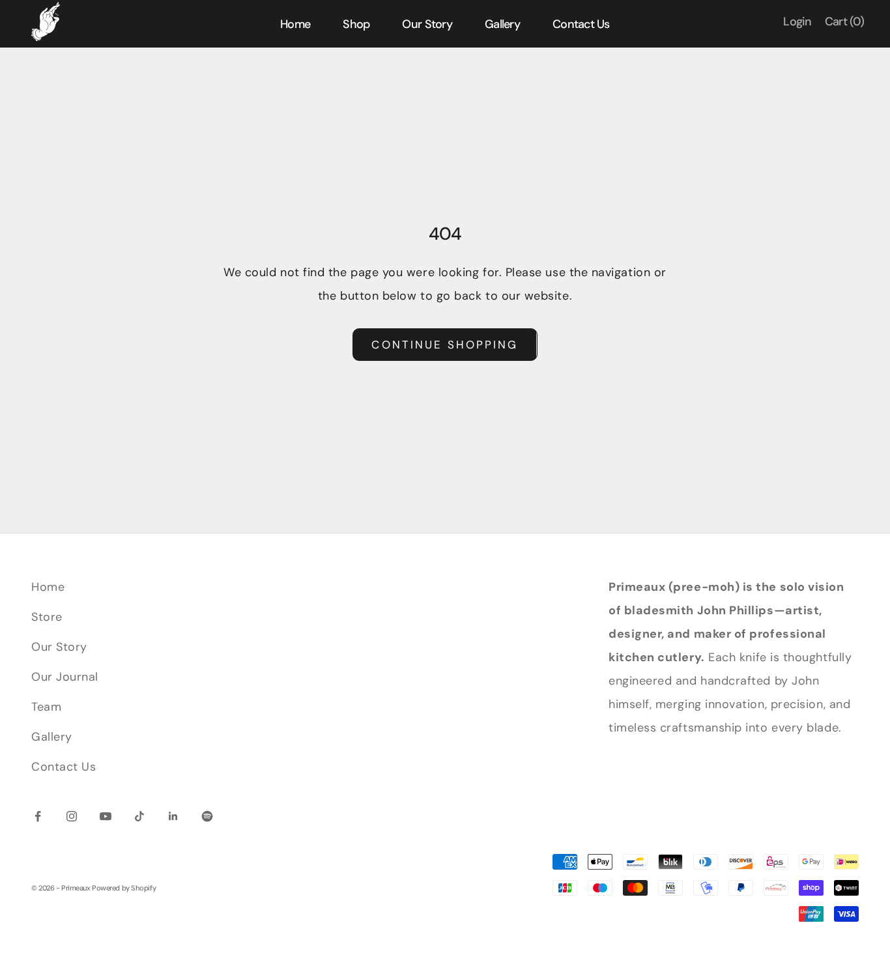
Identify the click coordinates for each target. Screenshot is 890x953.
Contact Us (63, 767)
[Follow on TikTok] (139, 816)
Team (46, 707)
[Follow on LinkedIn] (173, 816)
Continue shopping (444, 344)
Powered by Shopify (124, 887)
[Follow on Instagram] (71, 816)
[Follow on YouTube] (105, 816)
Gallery (51, 737)
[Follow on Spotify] (207, 816)
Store (47, 617)
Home (48, 587)
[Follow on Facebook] (37, 816)
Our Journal (64, 677)
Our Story (59, 647)
